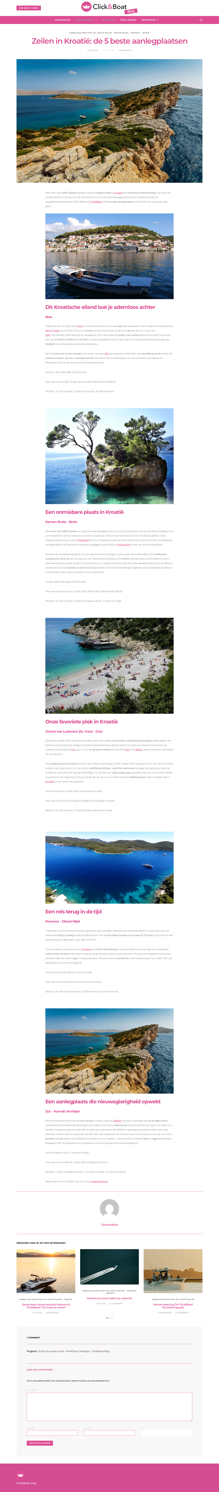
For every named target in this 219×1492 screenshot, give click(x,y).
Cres (73, 749)
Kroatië (146, 33)
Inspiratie (108, 20)
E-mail (88, 1428)
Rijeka (138, 749)
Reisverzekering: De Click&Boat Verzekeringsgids (173, 1306)
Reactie (30, 1390)
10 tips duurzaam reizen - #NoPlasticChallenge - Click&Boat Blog (73, 1351)
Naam (30, 1428)
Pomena (86, 949)
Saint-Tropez (52, 330)
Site (143, 1428)
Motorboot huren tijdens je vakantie (109, 1298)
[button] (107, 1318)
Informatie (148, 20)
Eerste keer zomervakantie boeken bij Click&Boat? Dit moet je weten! (46, 1306)
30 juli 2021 (92, 50)
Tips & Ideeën (128, 20)
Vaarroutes (62, 20)
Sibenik (117, 1120)
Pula (127, 749)
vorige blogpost (98, 1181)
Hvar (80, 325)
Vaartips (68, 1299)
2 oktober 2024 (164, 1313)
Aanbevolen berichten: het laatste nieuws (90, 33)
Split (47, 334)
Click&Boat (96, 201)
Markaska (83, 540)
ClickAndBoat (125, 50)
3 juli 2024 (37, 1313)
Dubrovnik (123, 544)
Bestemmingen (84, 20)
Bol (107, 353)
